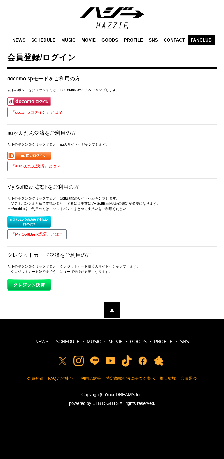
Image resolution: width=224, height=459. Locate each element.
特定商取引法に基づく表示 (130, 378)
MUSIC (68, 40)
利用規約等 (91, 378)
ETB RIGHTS (105, 403)
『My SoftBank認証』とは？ (37, 234)
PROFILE (133, 40)
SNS (153, 40)
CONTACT (174, 40)
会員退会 (189, 378)
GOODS (110, 40)
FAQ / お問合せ (62, 378)
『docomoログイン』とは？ (37, 112)
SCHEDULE (43, 40)
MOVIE (88, 40)
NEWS (18, 40)
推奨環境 (168, 378)
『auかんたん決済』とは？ (36, 166)
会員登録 (35, 378)
